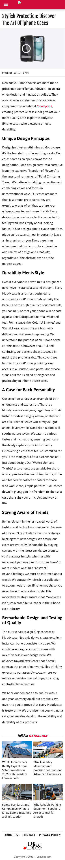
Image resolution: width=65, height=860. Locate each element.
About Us (11, 835)
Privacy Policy (50, 835)
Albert (8, 73)
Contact (28, 835)
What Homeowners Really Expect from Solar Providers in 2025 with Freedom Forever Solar (14, 770)
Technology (37, 736)
